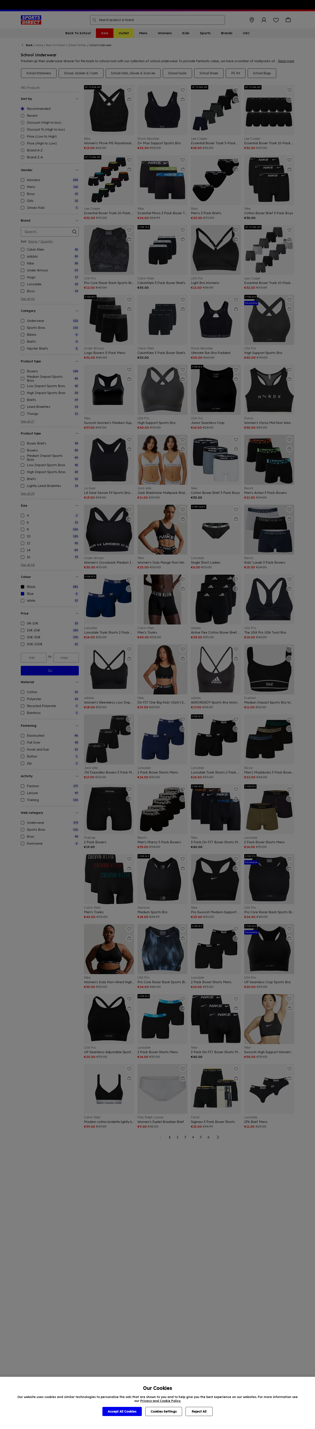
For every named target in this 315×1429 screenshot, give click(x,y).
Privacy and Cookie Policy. (160, 1401)
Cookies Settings (164, 1411)
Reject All (199, 1411)
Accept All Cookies (122, 1411)
